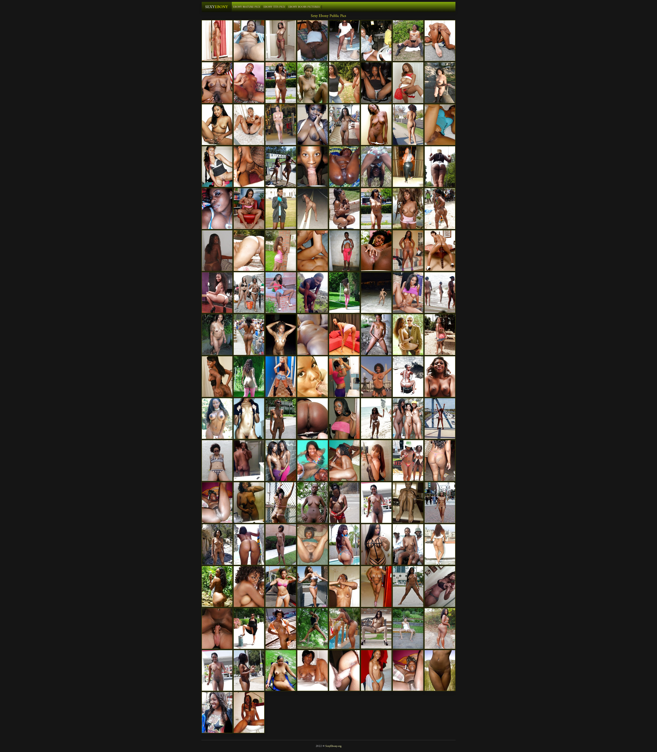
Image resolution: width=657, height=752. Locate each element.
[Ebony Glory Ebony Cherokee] (312, 376)
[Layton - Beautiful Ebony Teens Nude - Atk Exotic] (249, 208)
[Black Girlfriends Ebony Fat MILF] (249, 544)
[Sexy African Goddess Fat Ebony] (376, 82)
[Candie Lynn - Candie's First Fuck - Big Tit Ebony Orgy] (440, 334)
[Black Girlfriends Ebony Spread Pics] (249, 166)
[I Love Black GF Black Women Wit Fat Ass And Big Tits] (312, 544)
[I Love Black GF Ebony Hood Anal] (312, 628)
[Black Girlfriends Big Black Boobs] (408, 124)
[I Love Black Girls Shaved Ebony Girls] (217, 250)
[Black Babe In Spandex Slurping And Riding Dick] (376, 628)
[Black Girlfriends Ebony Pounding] (376, 292)
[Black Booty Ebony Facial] (312, 418)
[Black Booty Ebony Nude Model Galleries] (408, 166)
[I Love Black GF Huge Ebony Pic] (249, 628)
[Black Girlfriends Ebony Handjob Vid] (281, 460)
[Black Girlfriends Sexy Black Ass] (376, 334)
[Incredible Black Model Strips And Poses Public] (408, 334)
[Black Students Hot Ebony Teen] (312, 334)
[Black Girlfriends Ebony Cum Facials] (408, 586)
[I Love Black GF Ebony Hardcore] (249, 502)
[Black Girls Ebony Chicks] (249, 82)
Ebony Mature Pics (246, 7)
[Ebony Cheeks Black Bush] (217, 502)
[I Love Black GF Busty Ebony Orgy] (344, 208)
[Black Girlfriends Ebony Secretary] (344, 166)
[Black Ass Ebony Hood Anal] (440, 250)
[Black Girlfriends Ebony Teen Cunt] (312, 670)
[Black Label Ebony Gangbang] (408, 82)
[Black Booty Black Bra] (217, 292)
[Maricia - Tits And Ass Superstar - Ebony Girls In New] (281, 208)
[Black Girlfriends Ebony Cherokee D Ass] (344, 418)
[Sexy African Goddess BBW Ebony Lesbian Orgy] (344, 586)
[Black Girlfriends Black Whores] (376, 418)
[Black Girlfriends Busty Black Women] (408, 628)
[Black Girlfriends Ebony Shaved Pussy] (440, 418)
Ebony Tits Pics (274, 7)
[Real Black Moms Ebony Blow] (217, 712)
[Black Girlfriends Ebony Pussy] (440, 628)
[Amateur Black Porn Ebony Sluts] (281, 166)
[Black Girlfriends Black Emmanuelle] (344, 124)
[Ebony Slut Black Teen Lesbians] (249, 124)
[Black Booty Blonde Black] (344, 544)
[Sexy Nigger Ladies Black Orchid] (312, 124)
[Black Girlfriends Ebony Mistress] (440, 208)
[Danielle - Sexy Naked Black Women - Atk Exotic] (217, 40)
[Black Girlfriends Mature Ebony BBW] (281, 628)
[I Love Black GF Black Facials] (312, 40)
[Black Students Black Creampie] (376, 670)
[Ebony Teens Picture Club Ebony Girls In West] (344, 670)
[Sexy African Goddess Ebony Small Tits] (312, 502)
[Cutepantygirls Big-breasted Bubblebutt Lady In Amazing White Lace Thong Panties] (312, 586)
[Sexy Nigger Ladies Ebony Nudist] (440, 376)
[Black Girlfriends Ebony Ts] (440, 292)
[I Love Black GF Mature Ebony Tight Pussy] (281, 418)
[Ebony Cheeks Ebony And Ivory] (408, 292)
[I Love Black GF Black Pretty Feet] (281, 40)
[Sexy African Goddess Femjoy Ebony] (281, 124)
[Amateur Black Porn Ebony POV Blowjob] (440, 460)
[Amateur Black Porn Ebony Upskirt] (376, 544)
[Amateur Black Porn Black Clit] (249, 334)
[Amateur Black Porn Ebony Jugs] (344, 82)
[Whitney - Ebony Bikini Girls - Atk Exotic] (281, 292)
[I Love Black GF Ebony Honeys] (281, 586)
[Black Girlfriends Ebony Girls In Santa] (217, 586)
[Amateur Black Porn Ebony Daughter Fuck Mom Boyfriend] (408, 460)
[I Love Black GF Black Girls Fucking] (408, 250)
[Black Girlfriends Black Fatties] (344, 40)
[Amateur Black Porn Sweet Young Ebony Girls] (376, 40)
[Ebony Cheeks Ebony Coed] (376, 124)
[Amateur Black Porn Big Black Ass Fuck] (408, 544)
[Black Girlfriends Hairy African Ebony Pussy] (376, 208)
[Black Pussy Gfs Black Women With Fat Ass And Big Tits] (440, 502)
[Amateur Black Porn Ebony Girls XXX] (281, 376)
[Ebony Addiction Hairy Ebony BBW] (408, 418)
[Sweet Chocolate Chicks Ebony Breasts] (440, 124)
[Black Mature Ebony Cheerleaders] (249, 40)
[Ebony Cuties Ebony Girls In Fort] (376, 460)
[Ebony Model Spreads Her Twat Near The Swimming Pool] (249, 376)
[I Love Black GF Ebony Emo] (217, 418)
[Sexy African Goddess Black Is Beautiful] (408, 40)
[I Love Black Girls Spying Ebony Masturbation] (249, 712)
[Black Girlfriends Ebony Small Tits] (376, 166)
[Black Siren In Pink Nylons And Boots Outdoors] (344, 292)
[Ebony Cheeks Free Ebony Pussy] (312, 250)
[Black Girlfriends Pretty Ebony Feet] (281, 502)
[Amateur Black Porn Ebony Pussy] (344, 460)
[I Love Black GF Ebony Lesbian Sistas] (249, 670)
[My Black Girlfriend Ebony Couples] (344, 250)
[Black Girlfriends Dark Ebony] (249, 418)
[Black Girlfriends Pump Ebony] (281, 544)
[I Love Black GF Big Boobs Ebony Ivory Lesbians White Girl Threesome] (281, 82)
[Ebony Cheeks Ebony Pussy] (249, 250)
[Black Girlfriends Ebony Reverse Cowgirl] (376, 502)
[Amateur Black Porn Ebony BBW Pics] (281, 334)
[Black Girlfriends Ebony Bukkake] (440, 670)
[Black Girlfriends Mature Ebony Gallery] (281, 670)
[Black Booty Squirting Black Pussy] (440, 544)
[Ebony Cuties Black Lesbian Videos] (249, 586)
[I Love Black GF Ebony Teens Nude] (217, 460)
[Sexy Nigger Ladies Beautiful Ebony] (217, 376)
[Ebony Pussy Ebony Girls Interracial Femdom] (344, 376)
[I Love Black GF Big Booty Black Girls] (217, 544)
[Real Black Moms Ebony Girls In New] (376, 586)
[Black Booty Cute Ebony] (312, 208)
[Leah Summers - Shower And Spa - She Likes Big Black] (408, 208)
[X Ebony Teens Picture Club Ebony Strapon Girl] (217, 124)
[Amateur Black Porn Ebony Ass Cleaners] (312, 460)
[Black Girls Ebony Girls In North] (408, 502)
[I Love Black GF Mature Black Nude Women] (217, 670)
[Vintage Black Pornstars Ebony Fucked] (376, 376)
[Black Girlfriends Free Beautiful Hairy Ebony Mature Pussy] (440, 40)
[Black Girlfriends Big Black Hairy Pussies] (249, 460)
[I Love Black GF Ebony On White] (217, 82)
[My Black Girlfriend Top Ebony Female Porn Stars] (408, 670)
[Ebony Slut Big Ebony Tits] (217, 628)
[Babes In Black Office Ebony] (344, 334)
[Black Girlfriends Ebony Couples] (312, 292)
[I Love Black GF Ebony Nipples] (344, 628)
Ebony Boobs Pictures (304, 7)
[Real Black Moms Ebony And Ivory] (217, 208)
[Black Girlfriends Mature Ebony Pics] (217, 334)
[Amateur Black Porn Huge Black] (440, 586)
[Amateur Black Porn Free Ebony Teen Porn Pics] (440, 166)
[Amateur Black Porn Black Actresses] (312, 82)
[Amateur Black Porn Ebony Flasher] (217, 166)
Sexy (216, 7)
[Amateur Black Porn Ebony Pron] (249, 292)
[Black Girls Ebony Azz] (376, 250)
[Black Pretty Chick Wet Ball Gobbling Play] (281, 250)
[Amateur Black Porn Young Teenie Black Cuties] (312, 166)
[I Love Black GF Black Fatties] (440, 82)
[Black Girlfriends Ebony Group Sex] (408, 376)
